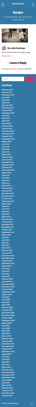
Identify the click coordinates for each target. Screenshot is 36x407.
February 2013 (7, 188)
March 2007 (6, 367)
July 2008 (6, 326)
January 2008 (7, 341)
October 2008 (7, 318)
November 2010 (8, 258)
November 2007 (8, 346)
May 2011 (5, 243)
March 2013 (6, 186)
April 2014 (6, 152)
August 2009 (7, 294)
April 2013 (6, 183)
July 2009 (6, 297)
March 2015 (6, 123)
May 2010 (5, 274)
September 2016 (8, 95)
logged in (14, 69)
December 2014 (8, 131)
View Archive (7, 56)
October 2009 (7, 289)
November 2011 (8, 227)
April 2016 (6, 103)
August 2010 (6, 266)
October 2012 (7, 198)
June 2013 (6, 178)
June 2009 (6, 300)
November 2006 (8, 375)
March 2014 (6, 154)
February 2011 (7, 250)
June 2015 (6, 118)
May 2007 (5, 362)
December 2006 (8, 372)
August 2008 (7, 323)
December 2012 (8, 193)
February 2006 (7, 388)
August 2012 (6, 204)
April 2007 (6, 364)
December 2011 (8, 224)
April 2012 (5, 214)
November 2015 (8, 108)
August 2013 (6, 173)
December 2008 (8, 313)
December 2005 (8, 393)
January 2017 (7, 92)
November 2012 (8, 196)
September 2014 (8, 139)
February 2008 (7, 338)
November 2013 (8, 165)
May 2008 (6, 331)
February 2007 (7, 370)
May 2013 (5, 180)
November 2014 (8, 134)
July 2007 (5, 357)
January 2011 (7, 253)
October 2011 (7, 230)
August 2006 (7, 380)
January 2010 (7, 281)
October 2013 (7, 167)
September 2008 (8, 320)
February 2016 (7, 105)
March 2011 (6, 248)
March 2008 (6, 336)
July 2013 (5, 175)
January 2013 (7, 191)
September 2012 (8, 201)
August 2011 (6, 235)
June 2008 (6, 328)
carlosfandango (18, 4)
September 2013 (8, 170)
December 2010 (8, 256)
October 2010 (7, 261)
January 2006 (7, 390)
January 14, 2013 (27, 17)
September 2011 (8, 232)
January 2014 (7, 160)
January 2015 (7, 128)
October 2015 (7, 110)
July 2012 (5, 206)
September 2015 (8, 113)
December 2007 (8, 344)
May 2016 (5, 100)
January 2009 (7, 310)
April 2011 (5, 245)
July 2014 (5, 144)
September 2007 (8, 351)
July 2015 (5, 116)
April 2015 (6, 121)
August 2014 (6, 141)
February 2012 (7, 219)
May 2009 (6, 302)
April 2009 (6, 305)
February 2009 (7, 307)
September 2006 (8, 377)
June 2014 (6, 147)
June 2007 (6, 359)
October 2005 (7, 396)
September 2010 (8, 263)
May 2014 (5, 149)
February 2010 (7, 279)
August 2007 (7, 354)
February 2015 (7, 126)
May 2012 (5, 211)
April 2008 (6, 333)
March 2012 (6, 217)
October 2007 (7, 349)
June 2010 (6, 271)
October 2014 (7, 136)
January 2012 (7, 222)
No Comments (19, 20)
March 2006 (6, 385)
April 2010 (6, 276)
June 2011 (5, 240)
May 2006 (6, 383)
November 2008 (8, 315)
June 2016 (6, 97)
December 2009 (8, 284)
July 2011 (5, 237)
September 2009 (8, 292)
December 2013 (8, 162)
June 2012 (6, 209)
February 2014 (7, 157)
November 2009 (8, 287)
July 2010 (5, 268)
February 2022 (7, 90)
